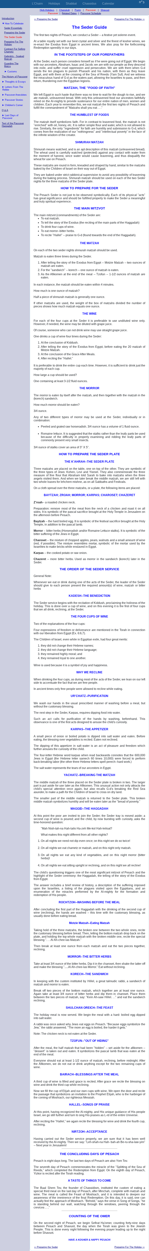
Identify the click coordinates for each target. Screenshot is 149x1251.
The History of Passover (14, 76)
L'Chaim (37, 3)
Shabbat (71, 3)
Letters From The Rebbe (12, 88)
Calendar (108, 3)
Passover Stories (14, 100)
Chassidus (89, 3)
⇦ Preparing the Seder (46, 19)
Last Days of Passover (10, 116)
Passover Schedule (90, 13)
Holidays (54, 3)
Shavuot (105, 10)
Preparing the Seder (14, 32)
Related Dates (69, 13)
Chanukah (64, 10)
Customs (12, 71)
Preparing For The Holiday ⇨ (129, 19)
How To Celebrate (14, 23)
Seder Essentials (13, 28)
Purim (78, 10)
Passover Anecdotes (16, 94)
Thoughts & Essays (15, 81)
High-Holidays (47, 10)
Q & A (5, 110)
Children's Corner (14, 105)
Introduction (8, 18)
